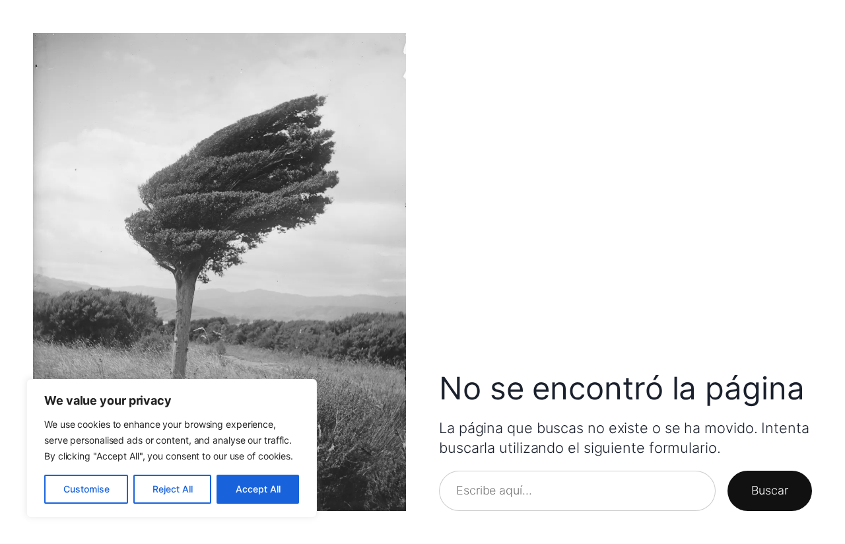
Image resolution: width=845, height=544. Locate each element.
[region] (171, 448)
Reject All (172, 488)
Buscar (769, 490)
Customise (86, 488)
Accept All (258, 488)
